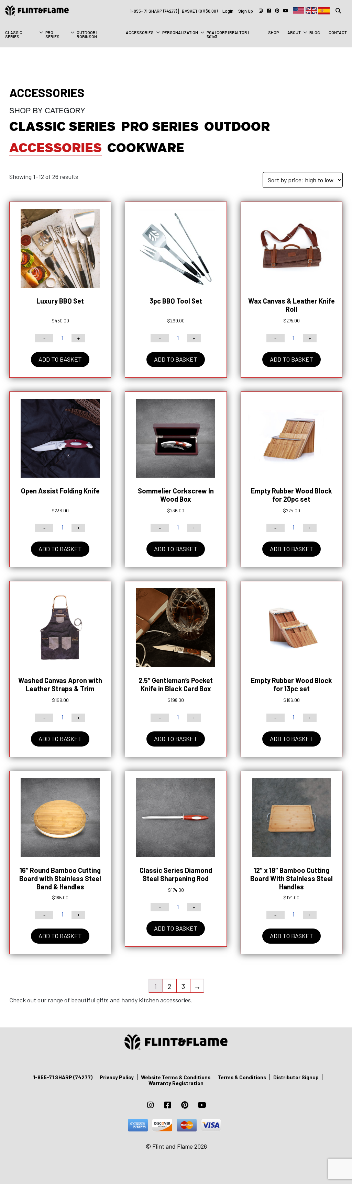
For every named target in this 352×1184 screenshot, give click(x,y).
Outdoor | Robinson (87, 34)
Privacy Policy (117, 1077)
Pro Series (52, 34)
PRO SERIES (160, 126)
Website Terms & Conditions (175, 1077)
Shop (273, 32)
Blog (314, 32)
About (294, 32)
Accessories (140, 32)
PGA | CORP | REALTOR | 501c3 (228, 34)
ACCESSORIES (55, 148)
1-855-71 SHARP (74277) (62, 1077)
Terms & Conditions (242, 1077)
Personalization (180, 32)
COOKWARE (145, 148)
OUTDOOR (237, 126)
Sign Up (245, 11)
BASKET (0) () (200, 11)
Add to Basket (60, 359)
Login (227, 11)
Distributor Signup (296, 1077)
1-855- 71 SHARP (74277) (153, 11)
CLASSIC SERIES (13, 34)
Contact (338, 32)
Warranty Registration (176, 1083)
